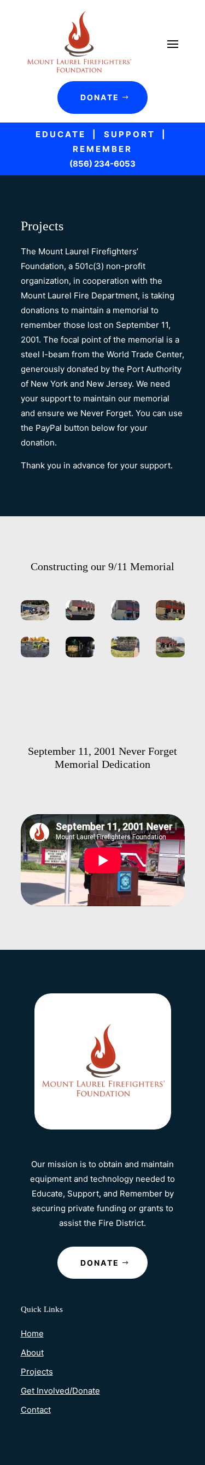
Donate (99, 97)
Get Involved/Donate (60, 1390)
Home (32, 1333)
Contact (36, 1410)
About (32, 1352)
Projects (37, 1371)
